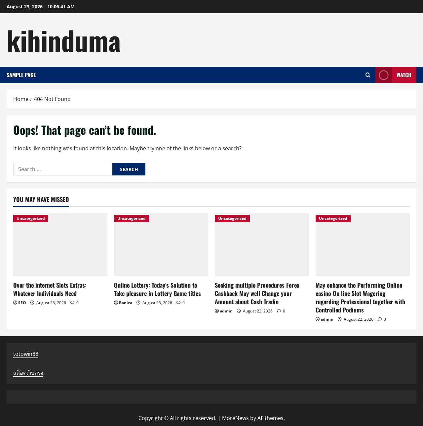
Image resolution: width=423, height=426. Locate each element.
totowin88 (25, 353)
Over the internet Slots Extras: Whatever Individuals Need (50, 289)
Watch (404, 74)
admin (226, 311)
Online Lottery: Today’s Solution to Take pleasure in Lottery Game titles (157, 289)
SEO (22, 303)
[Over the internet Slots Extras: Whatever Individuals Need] (60, 244)
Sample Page (21, 75)
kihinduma (64, 40)
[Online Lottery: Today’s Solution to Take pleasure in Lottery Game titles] (161, 244)
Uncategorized (31, 218)
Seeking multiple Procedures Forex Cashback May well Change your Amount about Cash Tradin (257, 293)
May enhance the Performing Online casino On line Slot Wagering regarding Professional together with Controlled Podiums (360, 297)
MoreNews (235, 418)
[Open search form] (367, 75)
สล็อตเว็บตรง (28, 372)
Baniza (125, 303)
